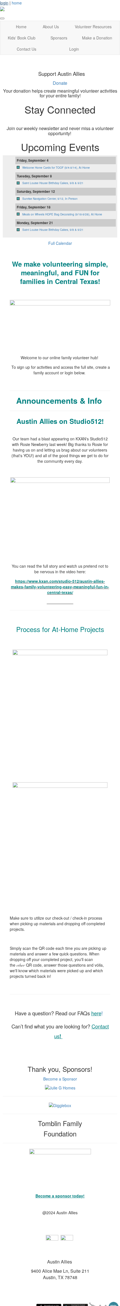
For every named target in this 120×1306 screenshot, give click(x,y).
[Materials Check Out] (60, 707)
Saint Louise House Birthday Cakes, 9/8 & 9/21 (52, 183)
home (17, 3)
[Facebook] (52, 1240)
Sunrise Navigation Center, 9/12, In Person (50, 199)
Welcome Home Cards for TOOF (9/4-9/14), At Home (56, 168)
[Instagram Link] (67, 1240)
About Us (51, 26)
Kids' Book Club (21, 38)
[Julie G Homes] (60, 1087)
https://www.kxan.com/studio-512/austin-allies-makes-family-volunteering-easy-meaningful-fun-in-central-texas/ (60, 586)
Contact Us (26, 49)
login (4, 3)
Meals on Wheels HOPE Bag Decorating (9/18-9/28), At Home (62, 214)
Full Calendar (60, 243)
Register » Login (60, 382)
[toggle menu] (2, 18)
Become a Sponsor (60, 1079)
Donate (60, 83)
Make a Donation (97, 38)
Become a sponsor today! (60, 1196)
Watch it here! (60, 602)
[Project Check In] (60, 839)
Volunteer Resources (93, 26)
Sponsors (59, 38)
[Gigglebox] (60, 1105)
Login (74, 49)
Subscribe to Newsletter (60, 121)
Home (21, 26)
